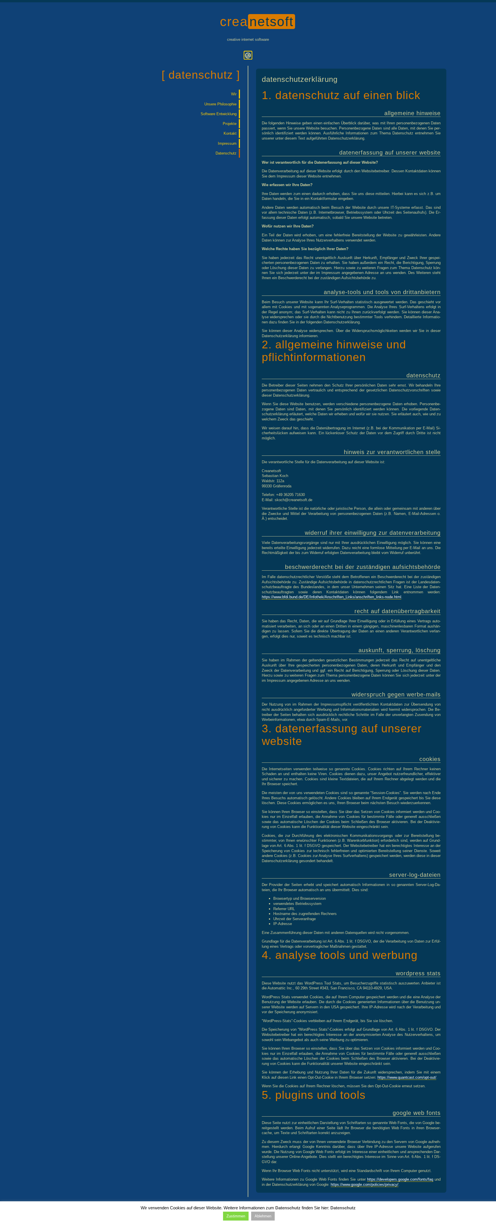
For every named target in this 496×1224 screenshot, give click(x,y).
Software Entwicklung (219, 114)
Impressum (227, 143)
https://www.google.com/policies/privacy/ (364, 1184)
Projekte (230, 123)
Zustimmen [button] (235, 1216)
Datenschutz (226, 153)
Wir (234, 94)
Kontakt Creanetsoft (248, 55)
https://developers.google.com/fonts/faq (400, 1179)
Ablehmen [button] (263, 1216)
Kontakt (230, 133)
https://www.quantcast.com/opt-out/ (406, 1077)
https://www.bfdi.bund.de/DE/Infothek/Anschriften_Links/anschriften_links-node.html (331, 597)
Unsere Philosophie (220, 104)
